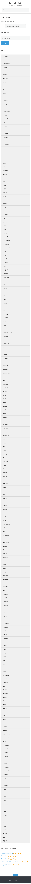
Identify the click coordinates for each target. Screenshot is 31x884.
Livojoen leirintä (6, 865)
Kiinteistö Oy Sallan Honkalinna (10, 862)
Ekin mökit (4, 859)
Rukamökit (4, 856)
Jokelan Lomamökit (7, 853)
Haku (5, 43)
